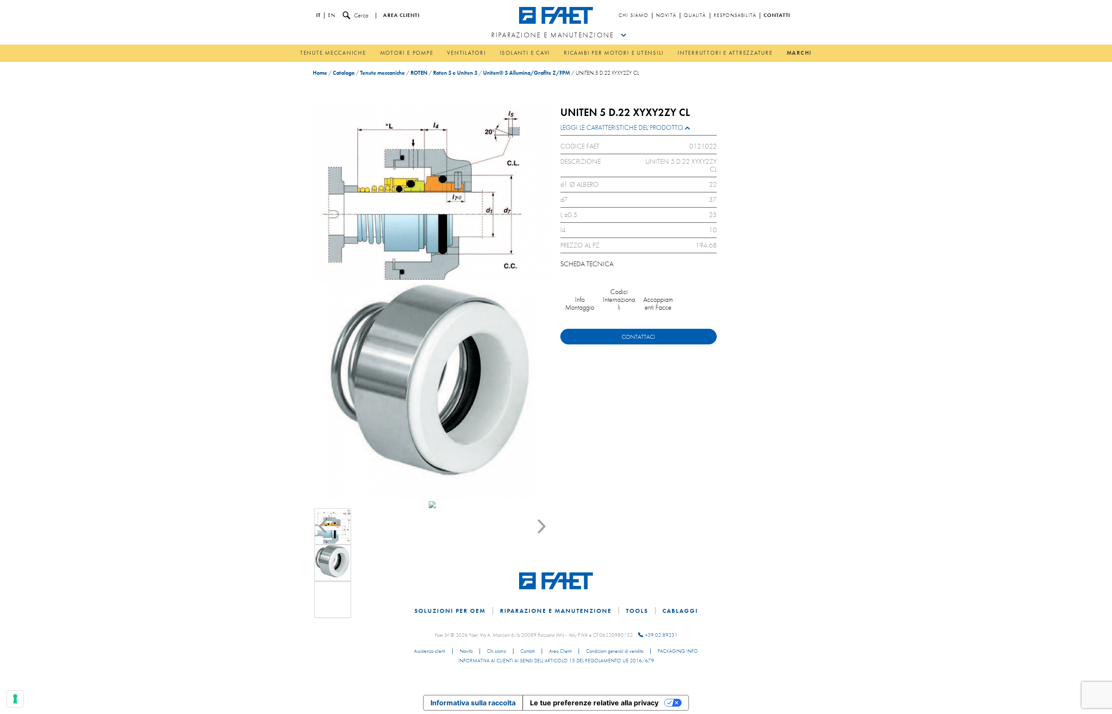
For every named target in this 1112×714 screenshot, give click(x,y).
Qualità (695, 16)
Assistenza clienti (429, 651)
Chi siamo (634, 16)
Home (320, 72)
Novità (666, 16)
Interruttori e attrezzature (725, 52)
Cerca (361, 15)
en (331, 16)
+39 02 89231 (661, 635)
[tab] (638, 130)
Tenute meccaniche (333, 52)
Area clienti (401, 16)
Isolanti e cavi (525, 52)
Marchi (799, 52)
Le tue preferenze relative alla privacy (594, 702)
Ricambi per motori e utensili (614, 52)
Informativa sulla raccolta (473, 702)
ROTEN (418, 72)
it (318, 16)
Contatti (777, 16)
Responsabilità (735, 16)
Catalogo (343, 72)
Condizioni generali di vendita (614, 651)
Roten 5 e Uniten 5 (455, 72)
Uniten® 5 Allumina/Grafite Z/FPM (526, 72)
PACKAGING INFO (678, 651)
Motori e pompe (407, 52)
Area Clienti (560, 651)
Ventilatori (466, 52)
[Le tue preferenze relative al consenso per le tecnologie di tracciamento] (15, 699)
